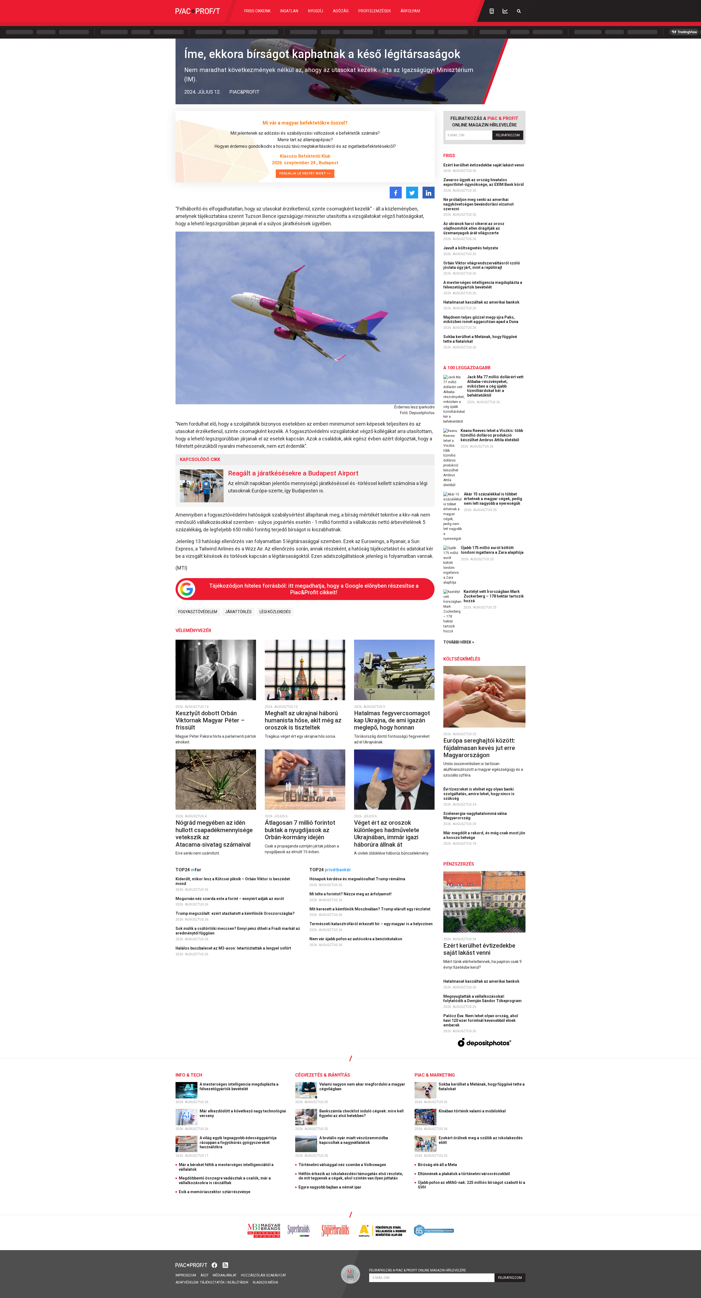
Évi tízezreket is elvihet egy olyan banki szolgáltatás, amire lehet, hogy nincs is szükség (479, 794)
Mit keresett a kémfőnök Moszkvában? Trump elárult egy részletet (370, 909)
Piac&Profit (244, 92)
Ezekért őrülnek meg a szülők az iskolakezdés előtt (481, 1140)
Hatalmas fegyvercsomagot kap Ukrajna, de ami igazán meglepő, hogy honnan (392, 720)
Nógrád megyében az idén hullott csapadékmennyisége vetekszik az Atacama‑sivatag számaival (214, 833)
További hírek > (458, 642)
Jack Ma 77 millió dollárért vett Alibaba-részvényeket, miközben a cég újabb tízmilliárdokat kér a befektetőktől (495, 386)
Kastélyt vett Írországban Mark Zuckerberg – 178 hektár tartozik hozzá (494, 596)
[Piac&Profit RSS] (225, 1265)
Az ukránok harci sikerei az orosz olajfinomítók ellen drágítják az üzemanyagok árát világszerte (473, 228)
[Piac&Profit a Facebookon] (215, 1265)
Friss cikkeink (257, 11)
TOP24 (188, 869)
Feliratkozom (508, 135)
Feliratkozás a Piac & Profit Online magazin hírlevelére (417, 1270)
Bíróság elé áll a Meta (437, 1165)
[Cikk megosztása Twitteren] (412, 192)
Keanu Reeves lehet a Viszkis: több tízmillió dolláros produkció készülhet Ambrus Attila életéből (492, 435)
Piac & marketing (435, 1075)
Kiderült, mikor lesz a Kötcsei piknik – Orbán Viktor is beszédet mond (233, 881)
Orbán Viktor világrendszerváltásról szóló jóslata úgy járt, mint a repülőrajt (481, 265)
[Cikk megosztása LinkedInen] (429, 192)
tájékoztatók (212, 1282)
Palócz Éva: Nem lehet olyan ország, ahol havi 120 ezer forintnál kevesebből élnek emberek (480, 1020)
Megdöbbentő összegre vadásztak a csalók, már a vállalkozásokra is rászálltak (225, 1180)
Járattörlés (238, 612)
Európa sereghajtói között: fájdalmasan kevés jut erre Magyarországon (479, 747)
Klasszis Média (265, 1282)
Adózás (341, 11)
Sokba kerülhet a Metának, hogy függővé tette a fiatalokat (480, 339)
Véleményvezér (193, 630)
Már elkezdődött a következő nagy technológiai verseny (243, 1113)
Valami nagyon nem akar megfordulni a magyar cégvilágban (362, 1086)
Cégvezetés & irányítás (322, 1075)
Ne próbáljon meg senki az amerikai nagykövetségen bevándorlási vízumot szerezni (478, 204)
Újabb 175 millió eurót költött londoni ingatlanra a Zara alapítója (492, 550)
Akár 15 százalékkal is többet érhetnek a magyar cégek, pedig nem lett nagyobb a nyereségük (493, 499)
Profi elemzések (374, 11)
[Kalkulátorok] (491, 11)
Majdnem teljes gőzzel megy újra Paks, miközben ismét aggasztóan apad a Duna (481, 319)
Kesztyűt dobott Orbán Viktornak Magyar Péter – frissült (210, 720)
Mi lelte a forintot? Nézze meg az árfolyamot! (350, 894)
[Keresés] (518, 11)
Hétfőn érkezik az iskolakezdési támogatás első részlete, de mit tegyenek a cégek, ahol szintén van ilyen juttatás (350, 1176)
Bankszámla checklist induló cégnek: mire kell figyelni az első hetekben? (361, 1113)
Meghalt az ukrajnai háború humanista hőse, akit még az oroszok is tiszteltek (303, 720)
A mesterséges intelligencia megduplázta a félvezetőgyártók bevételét (482, 284)
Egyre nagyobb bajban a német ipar (329, 1187)
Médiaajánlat (225, 1275)
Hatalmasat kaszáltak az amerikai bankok (481, 302)
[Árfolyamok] (505, 11)
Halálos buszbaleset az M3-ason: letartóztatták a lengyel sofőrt (234, 948)
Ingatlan (289, 11)
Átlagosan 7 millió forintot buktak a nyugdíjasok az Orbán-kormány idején (300, 830)
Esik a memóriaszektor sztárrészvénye (214, 1192)
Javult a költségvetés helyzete (471, 248)
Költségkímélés (461, 659)
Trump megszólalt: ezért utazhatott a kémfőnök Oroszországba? (235, 913)
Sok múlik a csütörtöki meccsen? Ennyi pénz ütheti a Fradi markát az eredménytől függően (238, 930)
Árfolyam (410, 11)
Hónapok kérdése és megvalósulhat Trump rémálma (357, 879)
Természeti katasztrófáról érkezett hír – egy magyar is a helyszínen (371, 924)
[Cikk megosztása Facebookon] (396, 192)
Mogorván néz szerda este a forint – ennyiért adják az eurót (230, 898)
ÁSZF (204, 1275)
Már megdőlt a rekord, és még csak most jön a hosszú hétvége (484, 835)
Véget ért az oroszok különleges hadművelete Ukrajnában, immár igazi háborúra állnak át (386, 833)
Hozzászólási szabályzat (263, 1275)
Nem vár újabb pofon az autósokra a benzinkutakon (356, 939)
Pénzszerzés (458, 864)
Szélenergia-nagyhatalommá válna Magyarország (475, 815)
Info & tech (189, 1075)
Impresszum (186, 1275)
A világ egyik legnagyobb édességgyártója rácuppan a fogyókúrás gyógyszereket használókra (238, 1142)
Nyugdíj (315, 11)
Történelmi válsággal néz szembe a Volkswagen (342, 1165)
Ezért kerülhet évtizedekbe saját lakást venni (484, 165)
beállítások (238, 1282)
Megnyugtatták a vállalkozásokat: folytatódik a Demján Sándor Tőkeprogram (482, 998)
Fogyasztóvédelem (197, 612)
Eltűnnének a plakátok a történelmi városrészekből (464, 1174)
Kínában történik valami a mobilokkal (473, 1111)
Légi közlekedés (275, 612)
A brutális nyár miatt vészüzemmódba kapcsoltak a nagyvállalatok (353, 1140)
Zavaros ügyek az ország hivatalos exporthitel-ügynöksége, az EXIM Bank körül (484, 182)
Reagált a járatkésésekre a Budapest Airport (293, 473)
